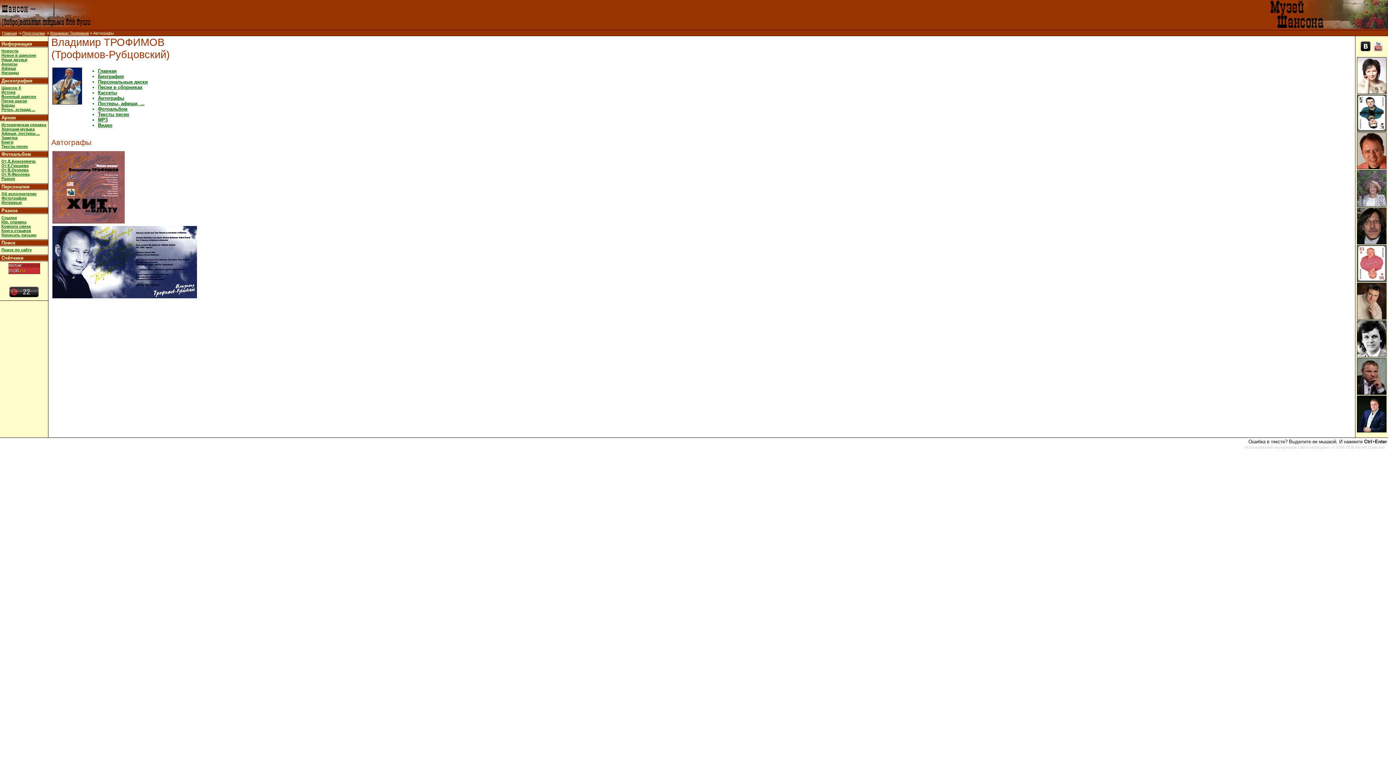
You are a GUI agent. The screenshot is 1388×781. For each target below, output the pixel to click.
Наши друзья (14, 59)
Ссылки (9, 217)
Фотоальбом (16, 154)
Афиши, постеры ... (20, 133)
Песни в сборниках (120, 87)
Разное (8, 178)
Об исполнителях (19, 194)
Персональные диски (123, 82)
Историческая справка (23, 125)
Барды (8, 105)
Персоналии (33, 33)
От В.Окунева (15, 170)
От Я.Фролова (15, 174)
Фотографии (14, 198)
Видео (105, 125)
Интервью (11, 202)
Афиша (8, 68)
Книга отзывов (16, 231)
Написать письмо (19, 235)
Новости (9, 51)
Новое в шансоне (18, 55)
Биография (111, 76)
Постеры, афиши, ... (121, 103)
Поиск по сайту (16, 250)
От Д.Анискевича (18, 161)
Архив (8, 117)
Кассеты (107, 92)
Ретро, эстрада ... (18, 109)
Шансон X (11, 88)
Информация (17, 44)
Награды (10, 73)
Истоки (8, 92)
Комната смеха (16, 226)
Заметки (9, 138)
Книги (7, 142)
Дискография (17, 81)
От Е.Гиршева (15, 165)
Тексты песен (14, 146)
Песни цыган (14, 101)
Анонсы (9, 64)
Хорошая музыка (18, 129)
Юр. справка (13, 222)
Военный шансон (18, 96)
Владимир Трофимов (69, 33)
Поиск (8, 243)
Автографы (111, 98)
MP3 (103, 120)
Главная (9, 33)
